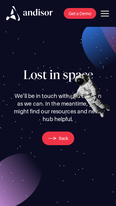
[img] (29, 13)
